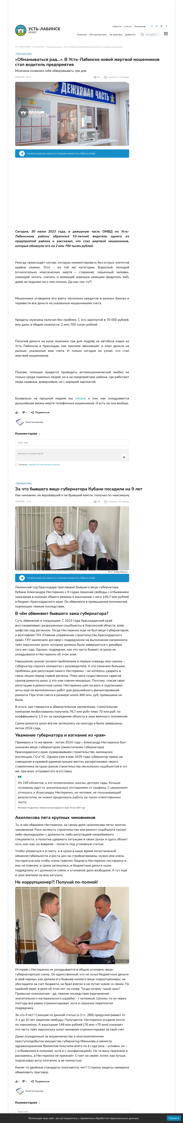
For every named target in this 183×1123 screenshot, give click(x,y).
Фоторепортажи (98, 34)
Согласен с (39, 464)
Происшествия (38, 47)
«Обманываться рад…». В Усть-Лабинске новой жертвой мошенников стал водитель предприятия (84, 47)
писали (80, 398)
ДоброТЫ (130, 34)
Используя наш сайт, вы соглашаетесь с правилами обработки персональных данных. (83, 1118)
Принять (174, 1118)
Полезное (82, 34)
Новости (117, 26)
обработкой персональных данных (44, 464)
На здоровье (115, 34)
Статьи (127, 26)
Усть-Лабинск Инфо (23, 47)
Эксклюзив (139, 26)
